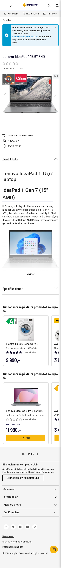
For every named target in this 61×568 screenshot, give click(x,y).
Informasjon (10, 496)
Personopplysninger (12, 547)
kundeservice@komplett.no (25, 36)
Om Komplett (11, 512)
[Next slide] (56, 95)
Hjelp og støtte (12, 504)
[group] (30, 94)
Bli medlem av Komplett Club (23, 477)
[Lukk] (55, 28)
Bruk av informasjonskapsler (17, 541)
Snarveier (9, 489)
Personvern (8, 536)
